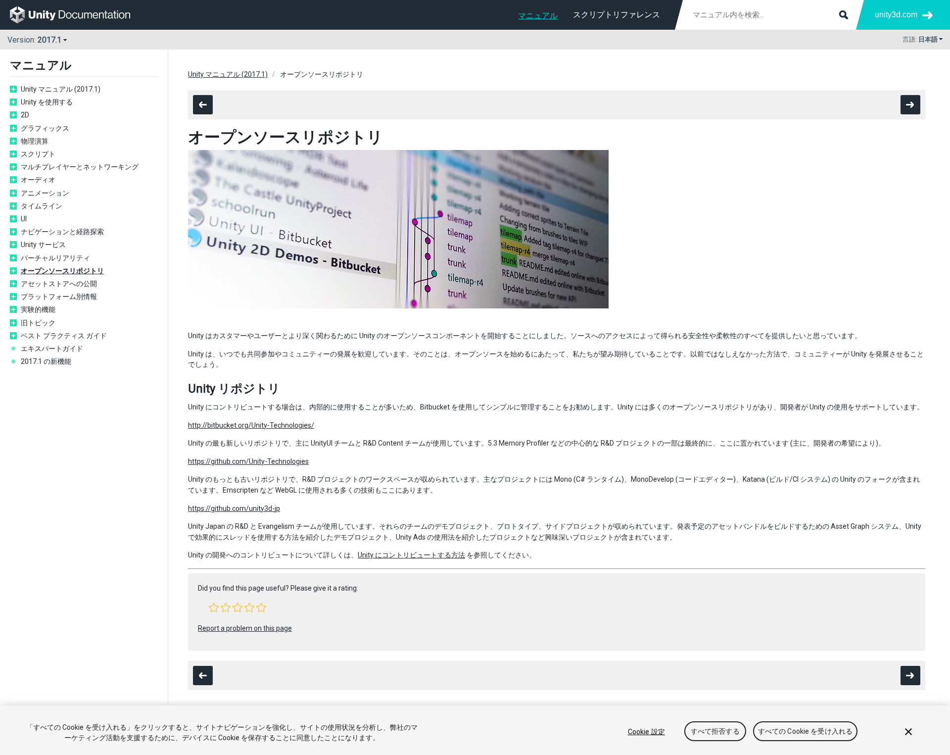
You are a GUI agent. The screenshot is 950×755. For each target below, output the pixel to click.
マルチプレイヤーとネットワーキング (80, 167)
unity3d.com (896, 14)
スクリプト (38, 154)
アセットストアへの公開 (59, 284)
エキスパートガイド (52, 348)
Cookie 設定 (646, 732)
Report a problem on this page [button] (245, 628)
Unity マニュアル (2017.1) (60, 89)
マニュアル (538, 15)
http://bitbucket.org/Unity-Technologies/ (251, 425)
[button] (214, 607)
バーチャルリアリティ (55, 258)
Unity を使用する (47, 102)
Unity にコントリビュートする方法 (411, 555)
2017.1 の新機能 (46, 361)
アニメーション (45, 193)
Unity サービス (43, 245)
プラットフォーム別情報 (59, 297)
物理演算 (34, 141)
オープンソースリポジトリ (62, 271)
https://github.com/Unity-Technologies (248, 461)
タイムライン (41, 206)
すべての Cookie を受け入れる (805, 732)
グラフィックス (45, 128)
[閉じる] (908, 732)
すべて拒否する (715, 732)
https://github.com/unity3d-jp (234, 508)
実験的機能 (38, 309)
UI (24, 219)
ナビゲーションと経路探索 (62, 232)
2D (25, 115)
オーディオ (38, 180)
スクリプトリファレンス (616, 14)
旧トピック (38, 323)
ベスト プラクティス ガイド (64, 336)
